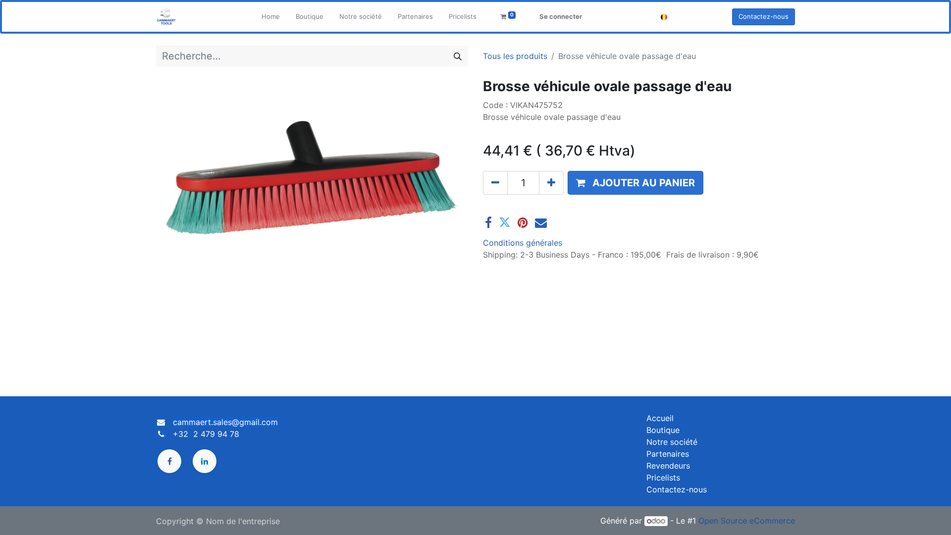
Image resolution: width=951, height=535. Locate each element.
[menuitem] (271, 17)
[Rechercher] (457, 56)
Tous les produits (515, 56)
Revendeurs (668, 466)
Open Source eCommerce (746, 521)
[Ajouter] (551, 183)
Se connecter (560, 16)
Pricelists (663, 477)
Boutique (663, 430)
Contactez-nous (764, 16)
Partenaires (667, 454)
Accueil (660, 418)
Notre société (671, 442)
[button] (635, 183)
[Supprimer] (495, 183)
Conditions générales (522, 243)
